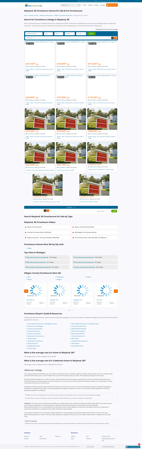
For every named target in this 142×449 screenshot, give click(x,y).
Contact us (58, 436)
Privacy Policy (90, 446)
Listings (90, 5)
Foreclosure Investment (35, 329)
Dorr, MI (99, 300)
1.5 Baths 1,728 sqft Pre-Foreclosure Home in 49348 (40, 170)
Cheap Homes (32, 338)
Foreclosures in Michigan (35, 326)
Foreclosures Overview (79, 326)
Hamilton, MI (54, 300)
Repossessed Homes (78, 334)
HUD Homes (75, 343)
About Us (26, 436)
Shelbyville (60, 277)
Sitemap (73, 436)
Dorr (29, 277)
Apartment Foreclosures (35, 341)
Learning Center (106, 436)
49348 (29, 248)
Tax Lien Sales (32, 348)
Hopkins (88, 277)
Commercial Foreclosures (80, 341)
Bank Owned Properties (79, 329)
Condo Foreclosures (34, 331)
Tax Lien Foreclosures (78, 336)
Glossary (88, 438)
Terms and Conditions (108, 446)
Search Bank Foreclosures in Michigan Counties (42, 324)
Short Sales (75, 338)
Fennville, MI (30, 300)
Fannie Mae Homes (77, 346)
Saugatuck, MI (77, 300)
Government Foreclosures (36, 336)
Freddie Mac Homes (34, 346)
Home (84, 5)
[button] (69, 310)
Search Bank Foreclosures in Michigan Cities (85, 324)
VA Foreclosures (33, 343)
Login (103, 5)
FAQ (87, 436)
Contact (96, 5)
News (72, 438)
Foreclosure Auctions (34, 334)
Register (26, 438)
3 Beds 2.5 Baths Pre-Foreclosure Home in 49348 (46, 202)
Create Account (112, 5)
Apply (91, 33)
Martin (30, 279)
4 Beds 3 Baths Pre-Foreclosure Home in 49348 (101, 169)
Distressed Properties (78, 331)
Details (41, 303)
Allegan (59, 279)
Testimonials (43, 438)
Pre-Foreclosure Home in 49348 (65, 170)
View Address (30, 66)
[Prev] (112, 38)
